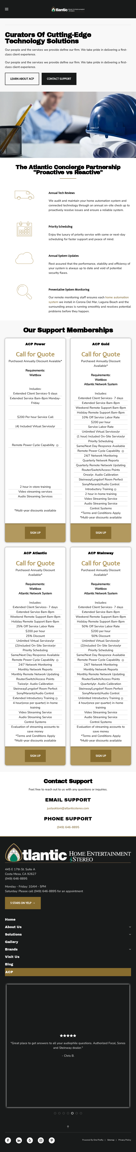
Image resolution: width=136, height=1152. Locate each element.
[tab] (55, 1113)
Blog (9, 964)
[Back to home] (68, 9)
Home (10, 919)
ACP (9, 972)
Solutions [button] (13, 934)
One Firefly (98, 1140)
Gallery (11, 942)
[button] (6, 9)
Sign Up (35, 532)
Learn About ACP (22, 78)
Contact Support (59, 78)
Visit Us (12, 957)
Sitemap (110, 1140)
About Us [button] (13, 927)
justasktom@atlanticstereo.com (68, 808)
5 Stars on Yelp (20, 903)
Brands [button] (11, 949)
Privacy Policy (124, 1140)
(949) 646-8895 (68, 827)
